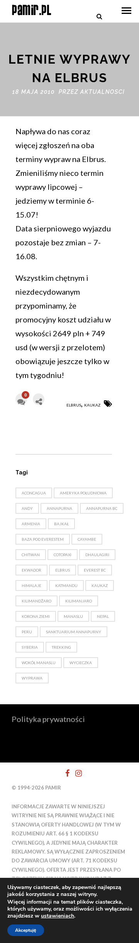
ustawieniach (57, 916)
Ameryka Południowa (83, 493)
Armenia (31, 523)
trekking (61, 647)
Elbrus (73, 405)
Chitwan (31, 554)
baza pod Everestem (43, 539)
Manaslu (73, 616)
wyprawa (32, 678)
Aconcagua (34, 493)
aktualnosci (102, 92)
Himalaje (31, 585)
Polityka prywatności (48, 719)
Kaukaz (92, 405)
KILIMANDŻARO (36, 601)
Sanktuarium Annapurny (73, 631)
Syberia (30, 647)
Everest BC (95, 570)
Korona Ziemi (36, 616)
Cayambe (87, 539)
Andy (27, 508)
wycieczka (81, 662)
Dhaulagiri (97, 554)
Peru (27, 631)
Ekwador (31, 570)
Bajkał (61, 523)
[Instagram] (75, 773)
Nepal (103, 616)
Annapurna (59, 508)
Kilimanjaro (78, 601)
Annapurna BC (101, 508)
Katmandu (66, 585)
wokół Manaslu (39, 662)
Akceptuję (25, 930)
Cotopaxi (62, 554)
